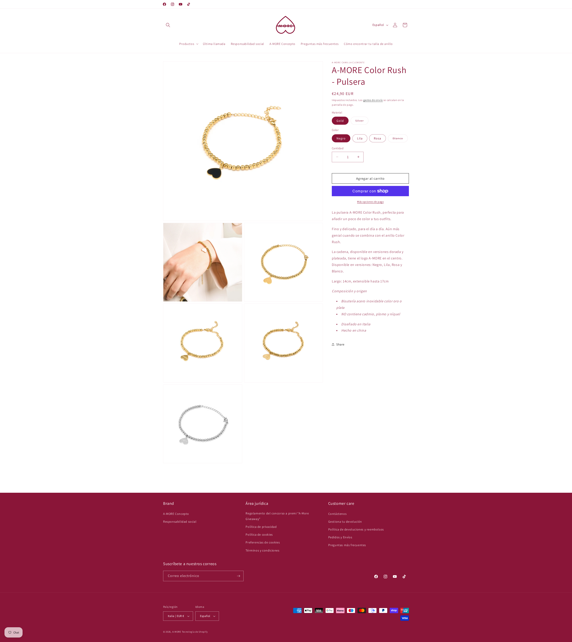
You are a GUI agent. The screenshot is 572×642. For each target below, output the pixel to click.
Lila (360, 138)
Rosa (377, 138)
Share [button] (340, 344)
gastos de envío (373, 100)
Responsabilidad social (179, 522)
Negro (341, 138)
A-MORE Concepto (176, 514)
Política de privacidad (261, 527)
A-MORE (177, 631)
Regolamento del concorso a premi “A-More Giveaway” (277, 516)
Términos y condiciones (262, 550)
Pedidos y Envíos (340, 537)
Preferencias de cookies (263, 542)
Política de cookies (259, 535)
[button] (168, 25)
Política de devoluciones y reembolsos (356, 529)
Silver (361, 121)
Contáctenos (337, 514)
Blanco (400, 139)
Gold (340, 121)
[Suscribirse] (238, 576)
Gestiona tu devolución (345, 522)
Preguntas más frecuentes (347, 545)
